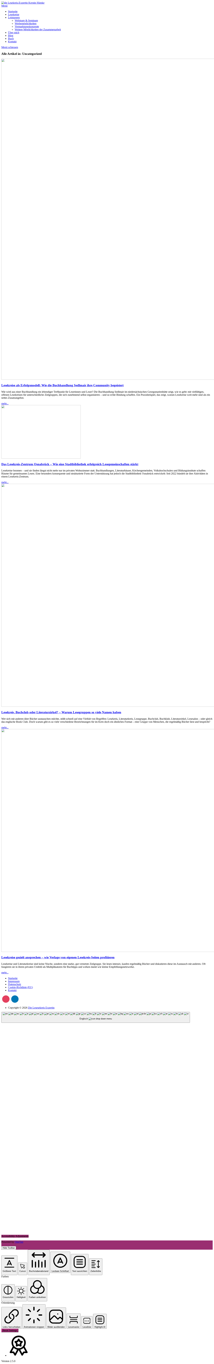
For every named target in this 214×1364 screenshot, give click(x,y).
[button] (9, 1265)
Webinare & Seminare (26, 20)
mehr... (5, 403)
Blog (10, 35)
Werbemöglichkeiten (25, 23)
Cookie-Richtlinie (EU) (20, 987)
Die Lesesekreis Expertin (41, 1007)
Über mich (13, 32)
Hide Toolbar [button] (9, 1248)
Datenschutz (14, 984)
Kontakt (12, 41)
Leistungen (14, 17)
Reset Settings (10, 1330)
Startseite (13, 11)
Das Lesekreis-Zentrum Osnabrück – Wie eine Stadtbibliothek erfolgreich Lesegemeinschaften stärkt (69, 464)
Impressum (14, 981)
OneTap (19, 1241)
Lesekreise (13, 14)
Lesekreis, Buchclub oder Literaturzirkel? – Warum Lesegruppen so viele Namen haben (61, 712)
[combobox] (95, 1017)
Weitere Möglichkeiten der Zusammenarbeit (38, 29)
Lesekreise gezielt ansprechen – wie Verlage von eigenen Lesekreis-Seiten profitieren (58, 957)
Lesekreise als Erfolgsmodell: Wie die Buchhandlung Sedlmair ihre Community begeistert (62, 385)
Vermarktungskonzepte (27, 26)
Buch (11, 38)
